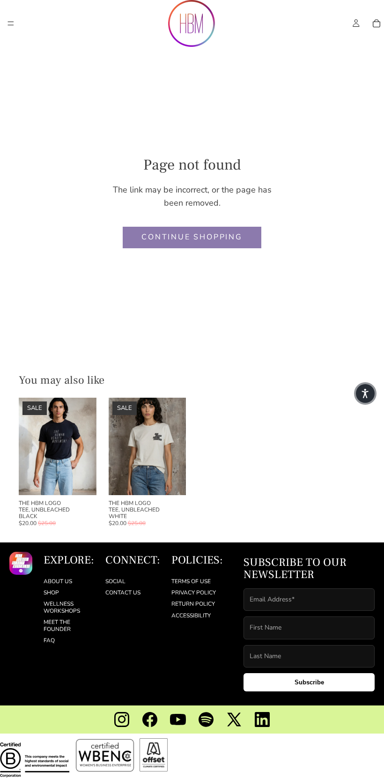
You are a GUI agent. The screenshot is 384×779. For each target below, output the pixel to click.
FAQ (49, 640)
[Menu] (11, 23)
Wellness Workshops (62, 607)
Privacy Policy (193, 592)
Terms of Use (191, 581)
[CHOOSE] (82, 480)
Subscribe (309, 682)
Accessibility (191, 615)
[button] (365, 393)
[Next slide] (86, 446)
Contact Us (122, 592)
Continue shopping (192, 237)
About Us (58, 581)
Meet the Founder (57, 625)
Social (115, 581)
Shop (51, 592)
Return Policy (193, 604)
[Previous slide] (29, 446)
